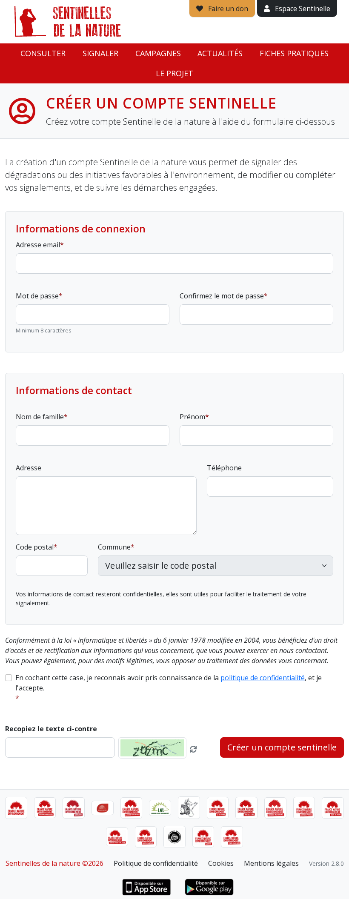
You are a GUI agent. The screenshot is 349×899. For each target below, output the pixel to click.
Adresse (28, 467)
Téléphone (224, 467)
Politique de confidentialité (156, 863)
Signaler (100, 53)
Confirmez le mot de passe (222, 296)
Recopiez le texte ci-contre (51, 728)
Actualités (220, 53)
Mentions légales (271, 863)
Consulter (43, 53)
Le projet (174, 73)
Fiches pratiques (294, 53)
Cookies (221, 863)
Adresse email (38, 244)
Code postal (35, 547)
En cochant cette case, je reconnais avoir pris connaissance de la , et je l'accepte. (168, 683)
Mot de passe (37, 296)
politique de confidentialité (262, 677)
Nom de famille (40, 416)
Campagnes (158, 53)
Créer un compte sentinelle (282, 747)
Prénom (192, 416)
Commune (114, 547)
